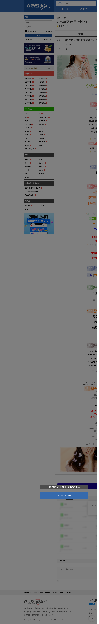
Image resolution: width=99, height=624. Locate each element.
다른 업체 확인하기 (64, 495)
